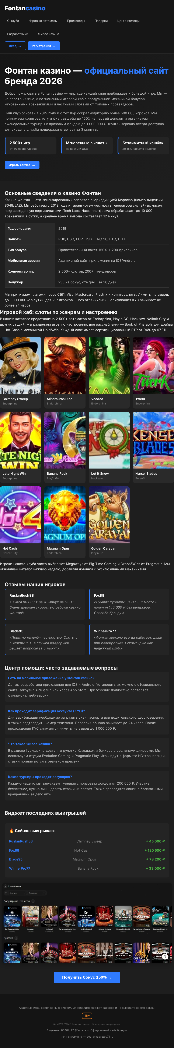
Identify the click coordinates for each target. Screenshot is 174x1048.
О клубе (13, 20)
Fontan (25, 8)
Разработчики (17, 34)
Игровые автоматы (43, 20)
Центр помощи (128, 20)
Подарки (101, 20)
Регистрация (41, 46)
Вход (13, 46)
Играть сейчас (19, 165)
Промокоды (76, 20)
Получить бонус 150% (84, 977)
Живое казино (48, 34)
